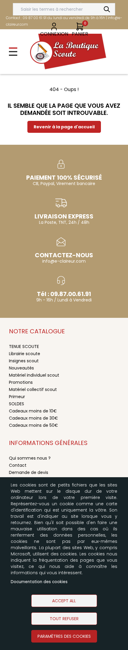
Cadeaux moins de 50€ (33, 425)
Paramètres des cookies (64, 636)
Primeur (17, 397)
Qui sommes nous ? (30, 458)
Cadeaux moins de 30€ (33, 418)
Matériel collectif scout (33, 389)
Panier (80, 33)
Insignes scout (24, 361)
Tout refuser (64, 619)
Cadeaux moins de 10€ (33, 411)
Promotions (21, 382)
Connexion (54, 33)
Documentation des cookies (39, 582)
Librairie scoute (24, 354)
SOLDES (16, 404)
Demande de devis (28, 472)
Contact (17, 465)
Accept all (64, 601)
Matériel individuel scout (34, 375)
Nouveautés (21, 368)
